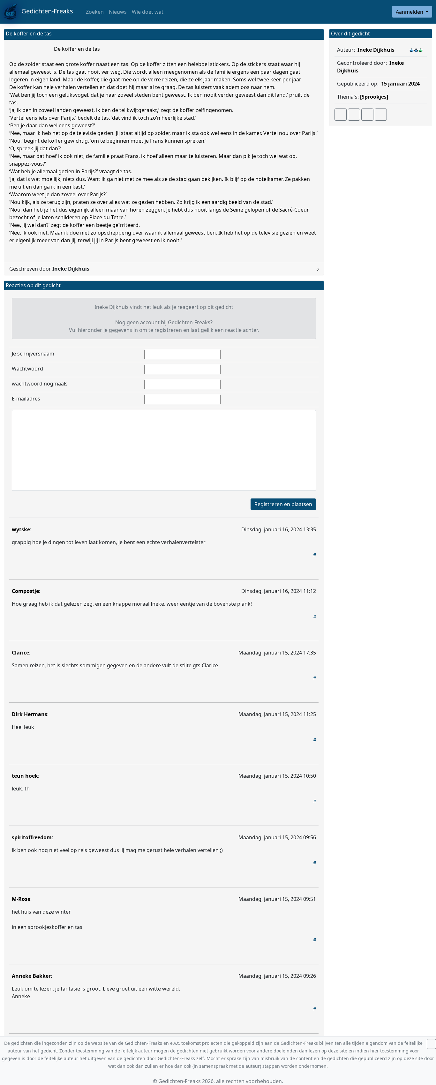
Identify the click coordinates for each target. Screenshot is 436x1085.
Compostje (25, 591)
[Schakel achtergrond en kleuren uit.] (316, 34)
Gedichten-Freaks (45, 11)
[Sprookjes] (374, 96)
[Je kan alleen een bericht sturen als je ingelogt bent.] (381, 114)
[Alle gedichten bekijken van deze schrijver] (367, 114)
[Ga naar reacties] (341, 114)
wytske (21, 529)
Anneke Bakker (31, 975)
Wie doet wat (147, 11)
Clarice (20, 652)
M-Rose (21, 898)
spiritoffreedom (32, 837)
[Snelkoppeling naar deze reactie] (314, 555)
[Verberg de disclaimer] (431, 1044)
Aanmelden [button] (410, 11)
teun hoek (25, 775)
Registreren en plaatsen (283, 504)
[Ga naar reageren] (354, 114)
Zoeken (94, 11)
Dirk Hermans (29, 714)
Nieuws (118, 11)
